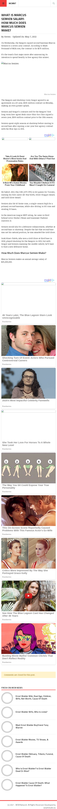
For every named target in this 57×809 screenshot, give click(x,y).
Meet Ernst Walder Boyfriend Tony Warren (32, 726)
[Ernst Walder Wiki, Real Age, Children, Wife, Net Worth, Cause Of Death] (7, 698)
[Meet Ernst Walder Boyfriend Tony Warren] (7, 727)
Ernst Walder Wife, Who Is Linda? (31, 711)
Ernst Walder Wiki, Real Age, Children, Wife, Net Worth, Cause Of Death (33, 697)
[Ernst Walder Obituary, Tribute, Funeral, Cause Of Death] (7, 756)
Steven (7, 36)
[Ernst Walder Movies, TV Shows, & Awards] (7, 741)
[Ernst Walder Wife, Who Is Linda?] (7, 712)
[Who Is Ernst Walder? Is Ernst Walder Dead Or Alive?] (7, 770)
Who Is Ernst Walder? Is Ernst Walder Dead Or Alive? (33, 770)
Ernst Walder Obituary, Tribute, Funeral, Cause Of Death (34, 755)
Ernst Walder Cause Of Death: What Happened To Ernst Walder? (33, 784)
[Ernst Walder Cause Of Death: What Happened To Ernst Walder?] (7, 785)
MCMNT (12, 3)
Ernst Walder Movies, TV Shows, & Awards (32, 741)
